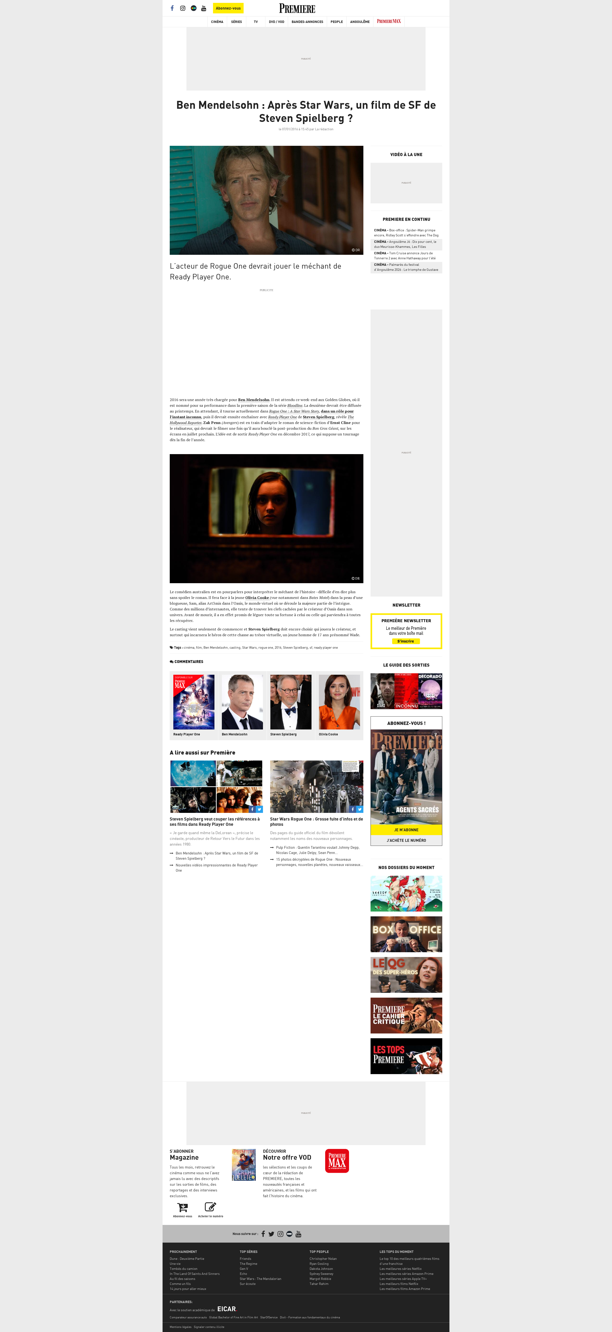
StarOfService (269, 1317)
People (337, 22)
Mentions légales (180, 1327)
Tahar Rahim (319, 1284)
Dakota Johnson (321, 1269)
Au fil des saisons (182, 1279)
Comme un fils (180, 1284)
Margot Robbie (320, 1279)
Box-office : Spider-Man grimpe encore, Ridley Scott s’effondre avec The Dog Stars (406, 233)
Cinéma (217, 22)
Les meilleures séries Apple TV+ (403, 1279)
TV (256, 22)
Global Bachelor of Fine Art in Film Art (233, 1317)
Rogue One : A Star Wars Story (294, 411)
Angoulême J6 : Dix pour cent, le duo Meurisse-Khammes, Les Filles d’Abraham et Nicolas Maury (405, 244)
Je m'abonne (406, 829)
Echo (243, 1274)
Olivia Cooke (257, 597)
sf (311, 647)
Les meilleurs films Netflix (399, 1284)
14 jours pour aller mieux (188, 1289)
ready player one (326, 647)
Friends (245, 1258)
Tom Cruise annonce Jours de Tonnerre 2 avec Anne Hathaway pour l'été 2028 (405, 256)
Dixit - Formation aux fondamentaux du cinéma (310, 1317)
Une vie (175, 1263)
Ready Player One (186, 734)
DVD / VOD (276, 22)
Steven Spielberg (318, 416)
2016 (278, 647)
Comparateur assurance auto (188, 1317)
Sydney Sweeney (321, 1274)
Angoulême (360, 22)
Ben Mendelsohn (253, 399)
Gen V (244, 1269)
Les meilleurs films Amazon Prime (405, 1289)
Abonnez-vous (228, 8)
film (199, 647)
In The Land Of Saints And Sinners (195, 1274)
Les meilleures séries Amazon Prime (406, 1274)
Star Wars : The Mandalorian (260, 1279)
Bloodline (294, 405)
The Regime (248, 1263)
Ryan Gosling (319, 1263)
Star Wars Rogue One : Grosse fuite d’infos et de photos (316, 821)
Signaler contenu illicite (209, 1327)
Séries (236, 22)
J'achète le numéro (406, 840)
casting (235, 647)
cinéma (189, 647)
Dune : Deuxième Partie (187, 1258)
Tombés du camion (183, 1269)
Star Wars (249, 647)
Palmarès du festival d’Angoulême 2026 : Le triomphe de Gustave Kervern (406, 267)
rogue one (265, 647)
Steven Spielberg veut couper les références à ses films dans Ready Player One (215, 821)
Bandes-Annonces (307, 22)
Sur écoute (248, 1284)
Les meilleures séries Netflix (401, 1269)
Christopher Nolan (323, 1258)
